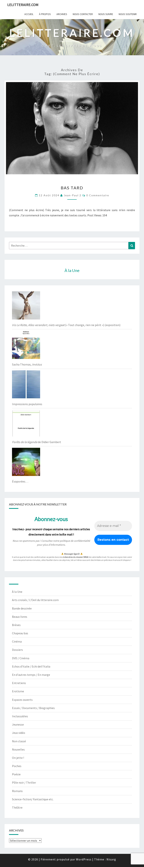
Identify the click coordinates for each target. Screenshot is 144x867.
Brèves (16, 625)
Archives (61, 14)
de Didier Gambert (36, 442)
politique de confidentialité (75, 540)
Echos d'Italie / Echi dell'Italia (31, 666)
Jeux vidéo (18, 733)
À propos (45, 14)
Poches (16, 766)
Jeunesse (18, 724)
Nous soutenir (128, 14)
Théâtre (17, 807)
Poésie (16, 774)
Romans (17, 791)
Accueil (28, 14)
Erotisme (18, 691)
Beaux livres (19, 617)
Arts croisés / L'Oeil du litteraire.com (35, 600)
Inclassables (20, 716)
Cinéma (17, 641)
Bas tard (72, 187)
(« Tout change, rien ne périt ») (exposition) (66, 325)
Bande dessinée (22, 608)
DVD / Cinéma (20, 658)
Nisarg (111, 859)
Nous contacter (83, 14)
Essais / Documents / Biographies (33, 708)
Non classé (19, 741)
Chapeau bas (20, 633)
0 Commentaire (97, 195)
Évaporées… (20, 481)
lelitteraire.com (22, 4)
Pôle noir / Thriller (24, 782)
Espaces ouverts (22, 700)
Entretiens (19, 683)
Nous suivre (105, 14)
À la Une (17, 592)
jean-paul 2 (72, 195)
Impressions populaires (27, 404)
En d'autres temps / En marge (31, 675)
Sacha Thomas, (27, 364)
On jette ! (18, 758)
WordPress (84, 859)
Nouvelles (18, 749)
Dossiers (17, 650)
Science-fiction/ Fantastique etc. (32, 799)
